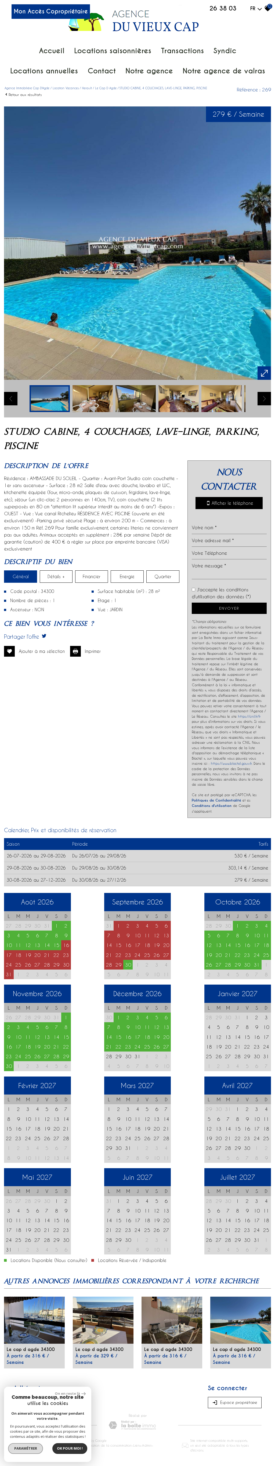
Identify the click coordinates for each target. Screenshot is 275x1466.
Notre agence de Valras (224, 70)
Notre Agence (149, 70)
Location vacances (66, 88)
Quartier (162, 576)
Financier (91, 576)
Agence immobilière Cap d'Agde (27, 88)
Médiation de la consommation (108, 1445)
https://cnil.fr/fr (249, 716)
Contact (102, 70)
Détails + (56, 576)
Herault (87, 88)
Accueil (51, 50)
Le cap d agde (106, 88)
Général (21, 576)
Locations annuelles (44, 70)
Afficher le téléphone (231, 503)
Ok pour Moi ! (70, 1448)
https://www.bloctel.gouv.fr (231, 763)
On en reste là (67, 1393)
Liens (136, 1445)
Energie (127, 576)
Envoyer (229, 608)
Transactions (182, 50)
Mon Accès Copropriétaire (51, 11)
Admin (147, 1445)
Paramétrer (25, 1448)
